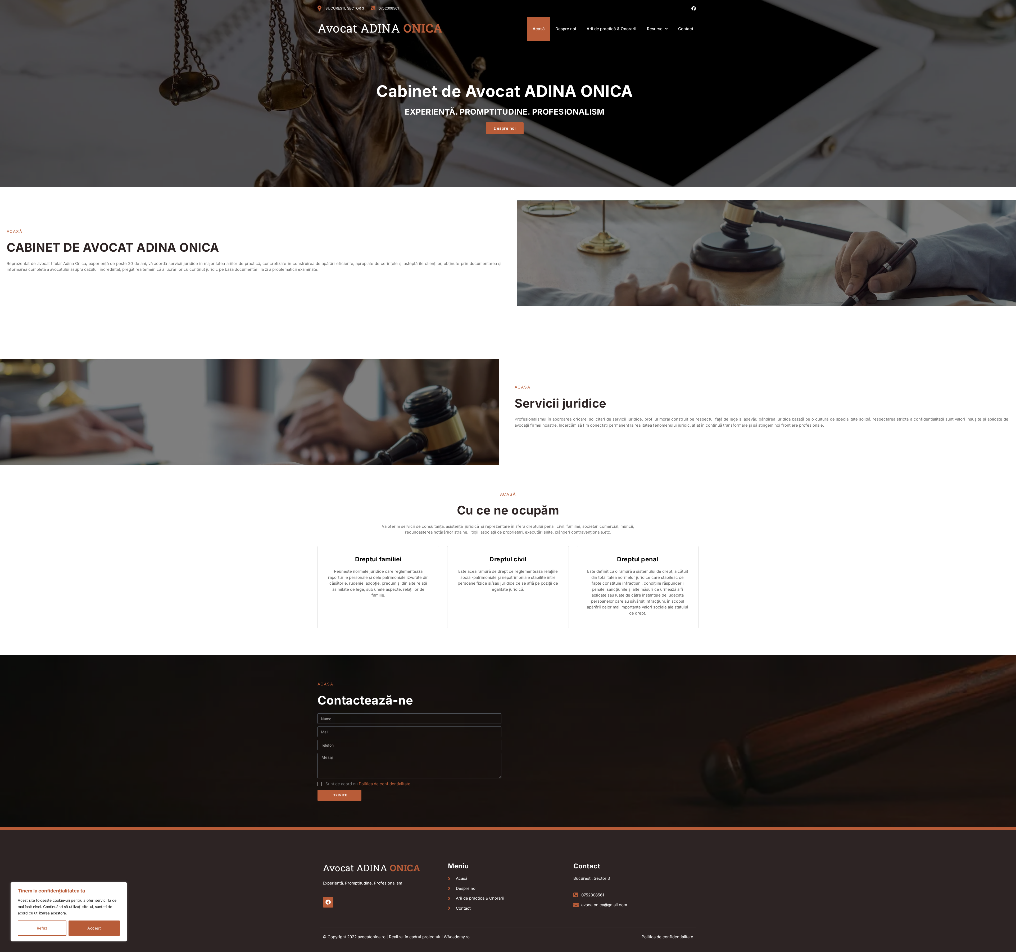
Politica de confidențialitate (384, 783)
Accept (94, 928)
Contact (685, 28)
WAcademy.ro (457, 936)
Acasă (539, 28)
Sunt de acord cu (367, 783)
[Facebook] (693, 8)
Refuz (42, 928)
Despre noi (565, 28)
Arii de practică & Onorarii (611, 28)
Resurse (655, 28)
